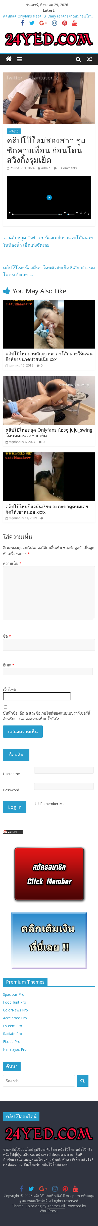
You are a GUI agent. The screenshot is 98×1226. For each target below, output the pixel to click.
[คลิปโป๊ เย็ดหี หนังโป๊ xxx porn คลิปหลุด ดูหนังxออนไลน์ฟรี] (8, 59)
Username (11, 773)
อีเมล (8, 664)
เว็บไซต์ (9, 689)
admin (45, 168)
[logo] (49, 1127)
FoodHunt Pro (14, 1002)
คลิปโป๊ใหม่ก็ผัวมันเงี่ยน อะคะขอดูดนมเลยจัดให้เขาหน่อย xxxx (47, 509)
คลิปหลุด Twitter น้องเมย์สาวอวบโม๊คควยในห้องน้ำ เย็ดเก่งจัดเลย (48, 241)
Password (11, 790)
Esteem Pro (12, 1025)
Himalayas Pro (15, 1049)
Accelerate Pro (15, 1018)
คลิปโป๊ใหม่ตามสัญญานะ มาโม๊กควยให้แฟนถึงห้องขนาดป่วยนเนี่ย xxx (49, 356)
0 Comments (67, 168)
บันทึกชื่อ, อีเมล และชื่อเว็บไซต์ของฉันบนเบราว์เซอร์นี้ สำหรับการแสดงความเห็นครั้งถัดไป (46, 716)
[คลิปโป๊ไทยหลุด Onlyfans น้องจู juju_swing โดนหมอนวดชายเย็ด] (49, 379)
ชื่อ (7, 636)
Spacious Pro (13, 994)
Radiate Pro (12, 1033)
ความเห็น (12, 563)
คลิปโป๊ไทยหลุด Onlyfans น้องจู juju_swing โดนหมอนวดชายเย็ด (49, 432)
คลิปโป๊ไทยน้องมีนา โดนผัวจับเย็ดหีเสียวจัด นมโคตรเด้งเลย (49, 271)
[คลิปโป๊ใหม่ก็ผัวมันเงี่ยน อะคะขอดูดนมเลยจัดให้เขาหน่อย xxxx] (49, 455)
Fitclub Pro (11, 1041)
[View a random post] (89, 59)
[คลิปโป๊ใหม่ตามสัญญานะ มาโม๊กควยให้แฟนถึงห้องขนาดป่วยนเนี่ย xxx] (49, 302)
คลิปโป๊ (14, 131)
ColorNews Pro (15, 1010)
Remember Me (52, 803)
